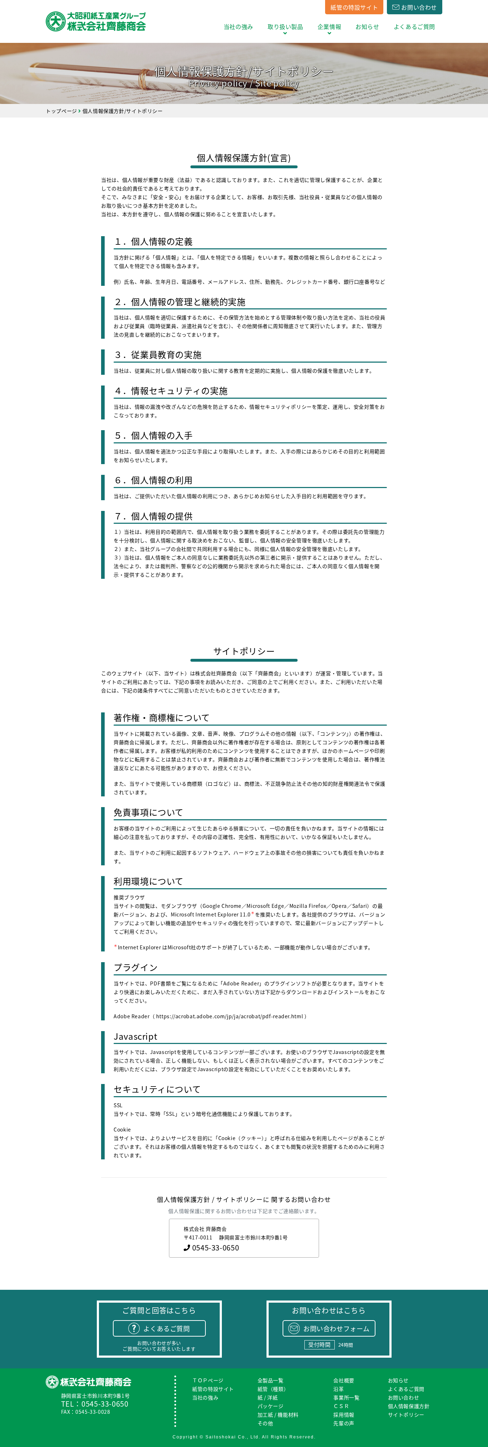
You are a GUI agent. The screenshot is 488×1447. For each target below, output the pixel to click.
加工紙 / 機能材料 (278, 1414)
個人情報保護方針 (409, 1406)
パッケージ (271, 1406)
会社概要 (343, 1380)
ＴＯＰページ (208, 1380)
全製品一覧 (271, 1380)
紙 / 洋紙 (268, 1397)
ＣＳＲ (341, 1406)
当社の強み (238, 26)
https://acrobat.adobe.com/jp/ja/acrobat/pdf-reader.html (229, 1016)
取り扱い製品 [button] (285, 26)
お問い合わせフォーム (336, 1328)
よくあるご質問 (414, 26)
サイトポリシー (406, 1414)
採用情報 (343, 1414)
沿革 (338, 1389)
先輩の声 (343, 1423)
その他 (265, 1423)
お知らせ (367, 26)
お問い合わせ (419, 7)
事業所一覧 (346, 1397)
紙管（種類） (273, 1389)
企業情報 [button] (330, 26)
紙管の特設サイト (354, 7)
